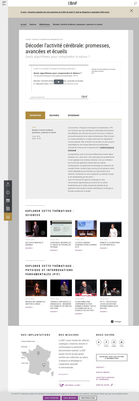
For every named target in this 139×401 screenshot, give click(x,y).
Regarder (29, 248)
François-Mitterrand (28, 341)
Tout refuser (70, 398)
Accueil (24, 24)
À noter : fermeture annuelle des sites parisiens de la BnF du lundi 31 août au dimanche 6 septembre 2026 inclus (65, 12)
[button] (8, 192)
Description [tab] (35, 115)
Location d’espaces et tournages (105, 378)
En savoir (63, 374)
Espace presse (102, 372)
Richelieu (24, 347)
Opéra (23, 358)
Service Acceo (103, 385)
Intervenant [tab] (73, 115)
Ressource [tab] (54, 115)
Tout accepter (51, 398)
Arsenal (23, 352)
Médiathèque (44, 24)
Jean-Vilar (24, 363)
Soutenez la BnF (72, 385)
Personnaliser (88, 398)
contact (100, 367)
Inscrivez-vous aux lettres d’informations (111, 357)
